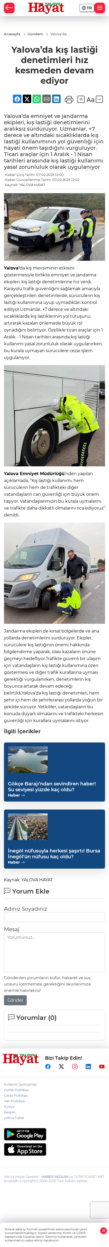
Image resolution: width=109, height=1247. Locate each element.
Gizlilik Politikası (16, 1090)
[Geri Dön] (9, 8)
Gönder (15, 1000)
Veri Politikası (14, 1101)
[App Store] (54, 1149)
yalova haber (14, 1118)
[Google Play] (54, 1134)
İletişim (10, 1112)
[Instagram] (75, 1067)
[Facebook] (48, 1067)
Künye (9, 1107)
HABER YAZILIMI (55, 1177)
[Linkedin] (88, 1067)
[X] (61, 1067)
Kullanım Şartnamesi (20, 1084)
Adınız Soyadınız (25, 909)
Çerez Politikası (16, 1096)
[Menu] (99, 8)
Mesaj (11, 929)
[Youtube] (102, 1067)
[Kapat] (104, 1231)
